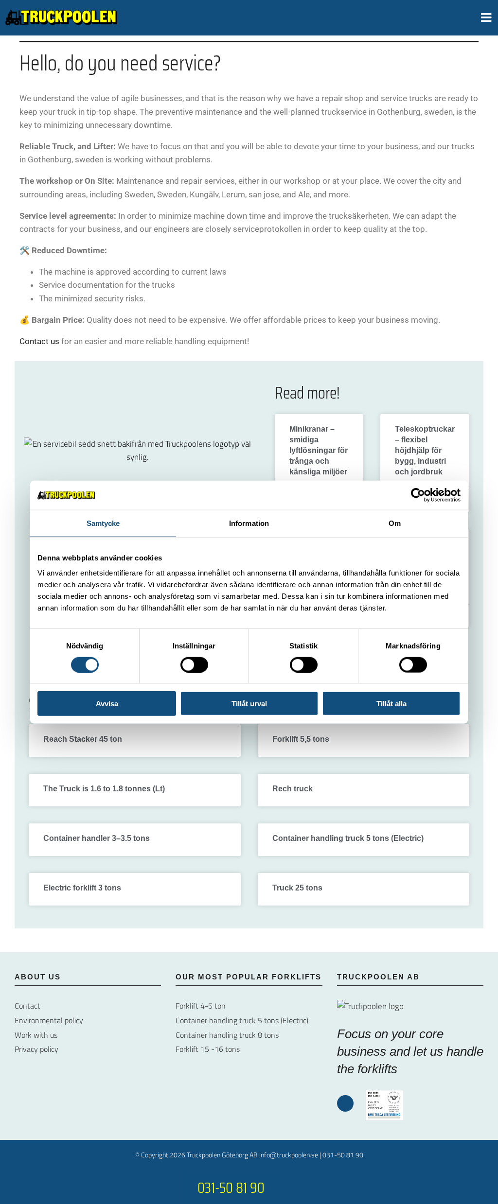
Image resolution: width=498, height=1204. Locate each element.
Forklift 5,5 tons (300, 739)
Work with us (36, 1035)
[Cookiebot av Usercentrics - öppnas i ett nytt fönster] (418, 495)
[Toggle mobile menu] (487, 17)
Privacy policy (36, 1049)
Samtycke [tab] (103, 523)
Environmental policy (49, 1020)
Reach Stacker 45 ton (82, 739)
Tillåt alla (391, 703)
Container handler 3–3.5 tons (96, 838)
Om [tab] (395, 523)
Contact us (39, 341)
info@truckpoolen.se (288, 1155)
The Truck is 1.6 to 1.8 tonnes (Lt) (104, 789)
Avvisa (107, 703)
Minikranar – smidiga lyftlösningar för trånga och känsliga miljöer (318, 450)
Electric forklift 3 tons (82, 888)
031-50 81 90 (342, 1155)
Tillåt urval (249, 703)
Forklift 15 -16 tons (208, 1049)
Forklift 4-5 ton (201, 1006)
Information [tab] (249, 523)
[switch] (194, 664)
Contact (27, 1006)
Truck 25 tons (297, 888)
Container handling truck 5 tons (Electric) (348, 838)
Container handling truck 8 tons (227, 1035)
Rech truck (292, 789)
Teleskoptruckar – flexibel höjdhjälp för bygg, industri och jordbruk (425, 450)
